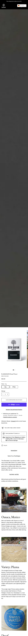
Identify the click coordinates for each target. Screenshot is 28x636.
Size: (4, 384)
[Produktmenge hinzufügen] (7, 394)
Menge (3, 391)
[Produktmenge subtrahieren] (2, 394)
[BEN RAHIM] (3, 6)
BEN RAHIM (4, 376)
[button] (21, 5)
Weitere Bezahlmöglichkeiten (14, 409)
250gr (14, 387)
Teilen (5, 445)
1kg (5, 387)
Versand (13, 421)
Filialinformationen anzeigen (10, 417)
